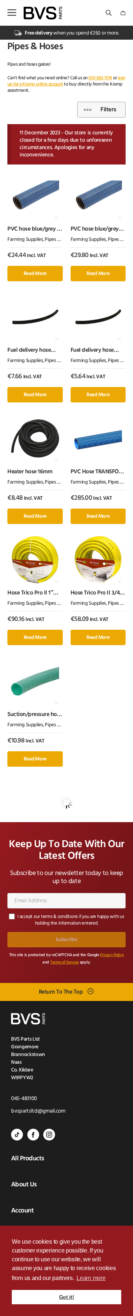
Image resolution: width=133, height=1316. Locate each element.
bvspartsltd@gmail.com (38, 1111)
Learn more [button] (90, 1278)
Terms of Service (64, 963)
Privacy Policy (112, 955)
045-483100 (24, 1099)
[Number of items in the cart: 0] (123, 13)
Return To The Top (61, 992)
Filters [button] (108, 109)
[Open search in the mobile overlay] (109, 13)
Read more (35, 273)
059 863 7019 (100, 78)
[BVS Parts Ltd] (43, 13)
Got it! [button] (66, 1297)
